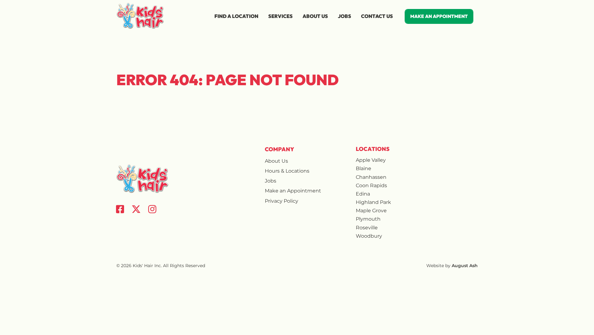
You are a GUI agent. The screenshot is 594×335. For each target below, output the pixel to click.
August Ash (465, 265)
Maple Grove (371, 211)
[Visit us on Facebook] (120, 209)
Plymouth (368, 219)
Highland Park (373, 202)
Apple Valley (371, 160)
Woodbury (369, 236)
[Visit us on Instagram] (152, 209)
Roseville (367, 228)
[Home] (140, 15)
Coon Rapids (371, 185)
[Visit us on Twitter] (136, 209)
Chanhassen (371, 177)
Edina (363, 194)
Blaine (363, 168)
